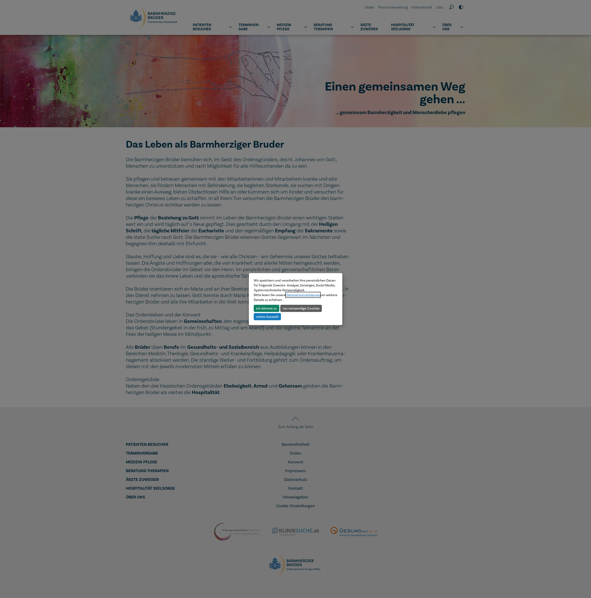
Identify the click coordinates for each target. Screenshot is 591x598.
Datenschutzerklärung (303, 295)
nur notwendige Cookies (301, 308)
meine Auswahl (267, 316)
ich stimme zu (266, 308)
